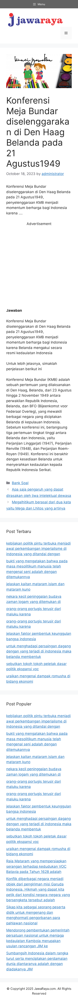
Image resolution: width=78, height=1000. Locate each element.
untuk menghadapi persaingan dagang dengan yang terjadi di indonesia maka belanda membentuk (38, 651)
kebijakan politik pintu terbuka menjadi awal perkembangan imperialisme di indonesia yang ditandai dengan (38, 548)
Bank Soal (20, 483)
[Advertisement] (39, 267)
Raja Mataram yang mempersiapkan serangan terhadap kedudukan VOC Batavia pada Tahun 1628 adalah (36, 866)
